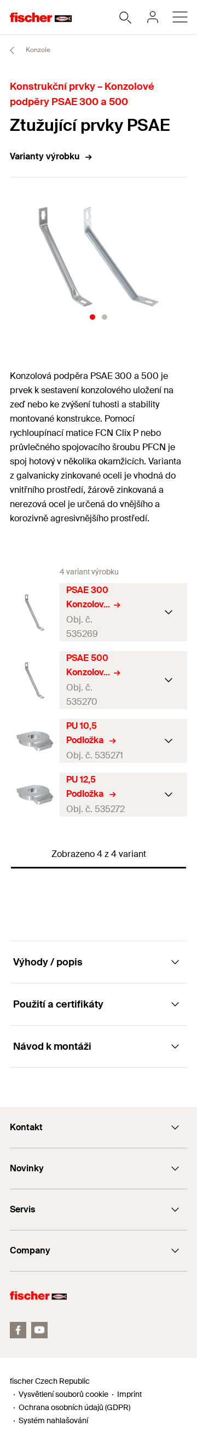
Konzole (37, 49)
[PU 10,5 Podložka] (34, 741)
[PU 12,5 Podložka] (34, 794)
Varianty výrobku (44, 156)
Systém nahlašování (53, 1420)
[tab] (92, 317)
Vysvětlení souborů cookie (63, 1394)
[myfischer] (152, 17)
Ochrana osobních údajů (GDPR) (74, 1407)
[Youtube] (39, 1330)
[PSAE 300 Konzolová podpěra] (34, 612)
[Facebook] (18, 1330)
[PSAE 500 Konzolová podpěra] (34, 680)
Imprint (129, 1394)
